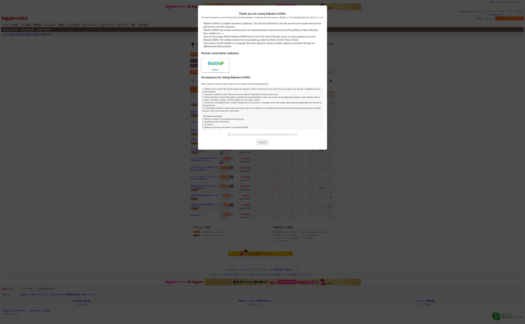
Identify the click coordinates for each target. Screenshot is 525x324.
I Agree (262, 142)
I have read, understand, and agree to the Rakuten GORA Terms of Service (264, 134)
